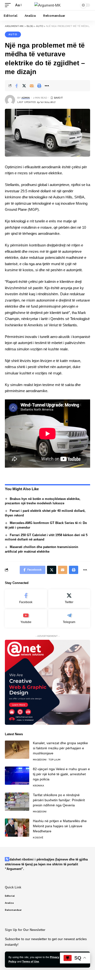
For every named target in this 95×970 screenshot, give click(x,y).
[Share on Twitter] (24, 86)
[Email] (31, 86)
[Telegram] (69, 618)
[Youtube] (26, 618)
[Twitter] (69, 598)
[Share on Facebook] (16, 86)
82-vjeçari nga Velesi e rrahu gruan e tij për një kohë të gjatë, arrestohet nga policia (61, 774)
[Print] (39, 86)
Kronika (38, 785)
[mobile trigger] (9, 5)
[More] (46, 86)
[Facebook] (26, 598)
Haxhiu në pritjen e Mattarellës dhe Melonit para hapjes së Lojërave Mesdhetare (60, 826)
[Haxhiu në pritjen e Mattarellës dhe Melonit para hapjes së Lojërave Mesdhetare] (17, 827)
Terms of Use (30, 961)
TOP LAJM (54, 759)
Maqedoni (40, 759)
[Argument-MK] (47, 5)
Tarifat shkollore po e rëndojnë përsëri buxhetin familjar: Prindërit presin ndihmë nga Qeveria (59, 800)
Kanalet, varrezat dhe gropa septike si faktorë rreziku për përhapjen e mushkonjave (60, 748)
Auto (13, 34)
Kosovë (38, 837)
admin (25, 97)
